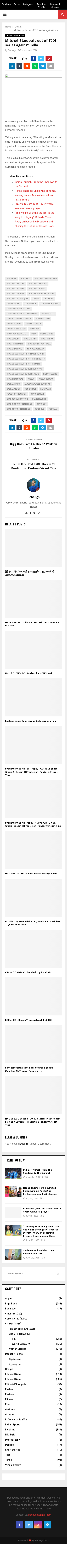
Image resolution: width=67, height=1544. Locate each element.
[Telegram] (47, 1524)
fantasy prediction (16, 329)
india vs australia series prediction (24, 369)
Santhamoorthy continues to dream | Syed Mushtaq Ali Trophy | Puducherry (29, 1069)
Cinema (9, 1313)
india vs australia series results (23, 374)
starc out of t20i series (18, 409)
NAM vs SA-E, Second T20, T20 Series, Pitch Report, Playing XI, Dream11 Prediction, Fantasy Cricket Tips (33, 1122)
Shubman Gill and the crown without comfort (38, 1252)
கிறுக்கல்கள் (15, 1359)
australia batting (16, 284)
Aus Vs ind (11, 279)
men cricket (30, 389)
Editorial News (13, 1374)
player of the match (16, 394)
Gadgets (10, 1409)
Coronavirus (12, 1318)
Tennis (9, 1459)
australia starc (37, 289)
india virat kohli (14, 349)
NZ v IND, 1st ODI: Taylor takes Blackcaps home (31, 874)
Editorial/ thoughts (15, 1384)
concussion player (50, 304)
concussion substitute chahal (22, 314)
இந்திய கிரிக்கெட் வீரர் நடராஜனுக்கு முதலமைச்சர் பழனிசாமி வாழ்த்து (29, 573)
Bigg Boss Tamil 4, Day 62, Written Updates (33, 446)
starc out (42, 404)
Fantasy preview (18, 1328)
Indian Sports (12, 1424)
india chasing (30, 339)
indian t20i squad (15, 379)
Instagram (28, 4)
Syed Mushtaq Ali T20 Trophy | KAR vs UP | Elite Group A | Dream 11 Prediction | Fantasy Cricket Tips (31, 772)
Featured (10, 1394)
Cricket (9, 36)
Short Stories (12, 1449)
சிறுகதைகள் (15, 1364)
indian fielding (50, 374)
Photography (12, 1439)
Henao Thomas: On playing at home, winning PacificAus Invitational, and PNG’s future (35, 195)
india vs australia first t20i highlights (26, 359)
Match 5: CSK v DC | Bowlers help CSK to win (29, 673)
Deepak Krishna (14, 1353)
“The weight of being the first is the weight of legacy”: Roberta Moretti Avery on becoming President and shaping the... (41, 1231)
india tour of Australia (39, 344)
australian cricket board (41, 294)
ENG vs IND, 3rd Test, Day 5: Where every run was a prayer (42, 1210)
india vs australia (35, 349)
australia (26, 279)
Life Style (10, 1434)
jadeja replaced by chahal (37, 384)
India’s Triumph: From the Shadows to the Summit (37, 1171)
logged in (24, 1143)
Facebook (6, 4)
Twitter (17, 4)
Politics (9, 1444)
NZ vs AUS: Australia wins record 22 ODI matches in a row (32, 624)
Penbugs (12, 50)
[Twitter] (29, 1524)
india (33, 334)
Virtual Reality (13, 1465)
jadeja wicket (13, 389)
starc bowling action (17, 399)
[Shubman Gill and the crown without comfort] (13, 1254)
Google (9, 1414)
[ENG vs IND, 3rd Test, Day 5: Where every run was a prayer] (13, 1212)
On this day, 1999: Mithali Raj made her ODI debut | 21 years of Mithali (33, 923)
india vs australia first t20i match (24, 364)
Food (8, 1404)
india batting (46, 334)
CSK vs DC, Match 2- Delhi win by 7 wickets (28, 972)
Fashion (9, 1389)
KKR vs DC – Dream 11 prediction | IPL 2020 (28, 1020)
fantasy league (14, 324)
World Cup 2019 (21, 1343)
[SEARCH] (58, 1273)
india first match (15, 344)
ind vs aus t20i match (17, 334)
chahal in (48, 299)
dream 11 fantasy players (19, 319)
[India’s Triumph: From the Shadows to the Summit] (13, 1173)
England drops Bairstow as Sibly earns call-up (30, 721)
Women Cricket (17, 1348)
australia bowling (38, 284)
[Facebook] (19, 1524)
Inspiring (10, 1429)
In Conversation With (16, 1419)
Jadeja (31, 379)
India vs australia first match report (25, 354)
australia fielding (16, 289)
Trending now (15, 1160)
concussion (30, 304)
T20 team (53, 409)
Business (10, 1308)
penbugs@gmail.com (39, 1514)
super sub (39, 409)
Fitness (9, 1399)
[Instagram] (38, 1524)
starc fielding (39, 399)
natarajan (45, 389)
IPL (13, 1338)
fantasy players (33, 324)
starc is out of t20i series (19, 404)
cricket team (48, 314)
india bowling (13, 339)
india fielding (47, 339)
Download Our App (55, 5)
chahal (36, 299)
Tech (7, 1454)
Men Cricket (19, 36)
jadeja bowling (46, 379)
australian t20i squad (18, 299)
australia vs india (15, 294)
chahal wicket (13, 304)
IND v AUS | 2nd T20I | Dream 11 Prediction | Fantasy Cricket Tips (33, 466)
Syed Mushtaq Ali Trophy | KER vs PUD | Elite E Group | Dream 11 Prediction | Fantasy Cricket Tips (33, 824)
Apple (8, 1298)
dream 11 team (43, 319)
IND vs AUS (35, 329)
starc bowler (37, 394)
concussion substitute (18, 309)
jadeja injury (13, 384)
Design (9, 1369)
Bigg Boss (11, 1303)
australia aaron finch (46, 279)
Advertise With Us (41, 5)
